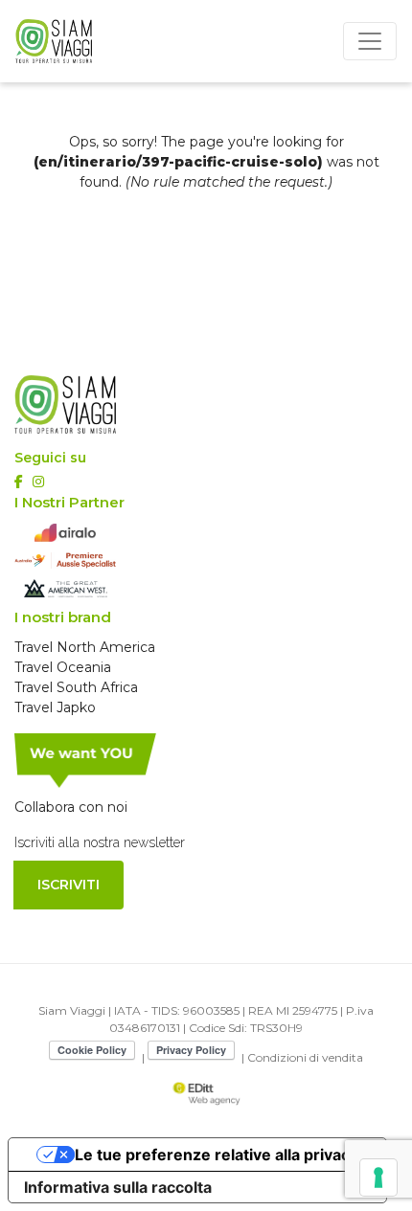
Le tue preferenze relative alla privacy (216, 1154)
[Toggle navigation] (370, 41)
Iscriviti (68, 884)
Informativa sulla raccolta (118, 1187)
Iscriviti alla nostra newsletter (99, 842)
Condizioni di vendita (305, 1057)
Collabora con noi (70, 807)
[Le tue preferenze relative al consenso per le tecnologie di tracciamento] (378, 1177)
